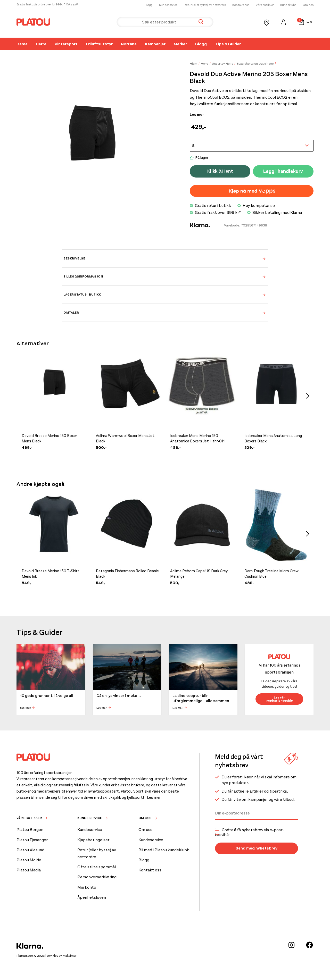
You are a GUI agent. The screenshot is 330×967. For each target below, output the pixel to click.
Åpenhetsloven (91, 897)
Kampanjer (155, 44)
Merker (180, 44)
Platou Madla (28, 870)
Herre (41, 44)
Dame (22, 44)
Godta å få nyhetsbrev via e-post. (249, 832)
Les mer (197, 114)
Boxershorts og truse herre (255, 64)
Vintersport (66, 44)
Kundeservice (168, 5)
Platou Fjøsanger (32, 840)
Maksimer (69, 956)
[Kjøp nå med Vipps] (252, 191)
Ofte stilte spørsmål (96, 867)
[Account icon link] (283, 22)
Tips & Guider (228, 44)
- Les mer (153, 797)
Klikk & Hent (220, 171)
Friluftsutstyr (99, 44)
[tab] (165, 258)
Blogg (149, 5)
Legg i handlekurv (283, 171)
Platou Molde (28, 860)
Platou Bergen (29, 829)
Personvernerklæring (97, 877)
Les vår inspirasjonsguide (279, 699)
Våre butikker (265, 5)
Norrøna (129, 44)
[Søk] (200, 22)
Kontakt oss (240, 5)
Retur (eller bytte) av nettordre (205, 5)
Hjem (193, 64)
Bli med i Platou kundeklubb (163, 850)
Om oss (308, 5)
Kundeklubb (288, 5)
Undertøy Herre (222, 64)
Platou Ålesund (30, 850)
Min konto (86, 887)
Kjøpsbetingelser (93, 840)
